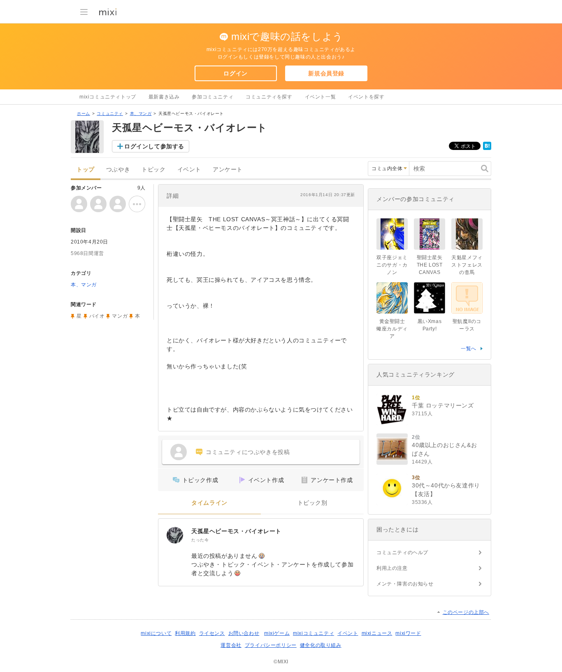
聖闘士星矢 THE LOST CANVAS (430, 265)
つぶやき (118, 169)
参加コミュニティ (212, 97)
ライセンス (212, 633)
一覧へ (468, 348)
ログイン (235, 73)
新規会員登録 (326, 73)
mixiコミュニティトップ (107, 97)
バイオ (97, 316)
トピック (153, 169)
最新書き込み (164, 97)
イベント (189, 169)
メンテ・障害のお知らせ (405, 584)
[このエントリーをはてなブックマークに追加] (487, 148)
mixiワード (408, 633)
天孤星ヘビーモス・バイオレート (236, 531)
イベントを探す (366, 97)
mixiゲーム (277, 633)
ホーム (83, 113)
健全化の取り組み (320, 645)
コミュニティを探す (269, 97)
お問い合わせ (244, 633)
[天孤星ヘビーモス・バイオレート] (175, 535)
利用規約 (185, 633)
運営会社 (231, 645)
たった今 (200, 540)
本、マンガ (141, 113)
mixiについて (156, 633)
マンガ (120, 316)
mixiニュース (377, 633)
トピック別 (312, 503)
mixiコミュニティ (313, 633)
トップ (86, 169)
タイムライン (209, 503)
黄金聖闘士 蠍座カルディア (392, 328)
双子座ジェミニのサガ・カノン (392, 265)
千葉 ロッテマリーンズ (443, 405)
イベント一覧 (320, 97)
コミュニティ (110, 113)
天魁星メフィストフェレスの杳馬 (467, 265)
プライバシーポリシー (271, 645)
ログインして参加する (154, 146)
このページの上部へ (466, 612)
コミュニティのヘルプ (402, 552)
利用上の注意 (392, 568)
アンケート (228, 169)
